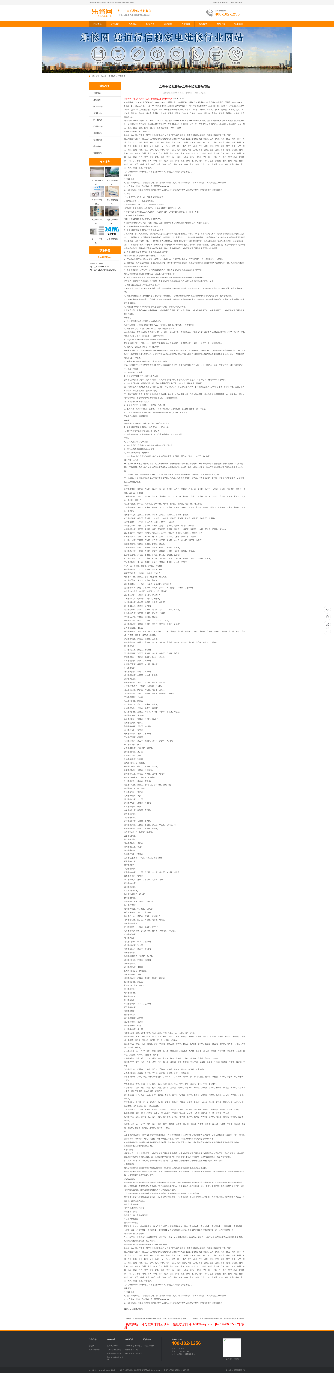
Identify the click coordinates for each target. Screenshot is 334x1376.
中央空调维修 (148, 1346)
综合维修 (97, 146)
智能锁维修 (98, 153)
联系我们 (225, 2)
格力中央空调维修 (114, 1353)
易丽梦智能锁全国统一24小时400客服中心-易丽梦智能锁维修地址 (159, 1318)
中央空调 (111, 1339)
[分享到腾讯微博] (140, 1313)
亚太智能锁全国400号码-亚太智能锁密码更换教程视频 (222, 1318)
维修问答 (150, 24)
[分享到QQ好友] (131, 1313)
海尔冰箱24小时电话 (133, 1353)
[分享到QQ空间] (134, 1313)
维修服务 (133, 24)
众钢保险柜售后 (136, 1309)
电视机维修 (98, 140)
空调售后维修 (112, 1346)
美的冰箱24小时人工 (133, 1349)
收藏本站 (216, 2)
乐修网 (103, 76)
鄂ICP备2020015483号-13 (179, 1370)
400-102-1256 (178, 99)
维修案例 (147, 1339)
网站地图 (234, 2)
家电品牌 (115, 24)
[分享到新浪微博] (137, 1313)
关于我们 (185, 24)
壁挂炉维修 (98, 126)
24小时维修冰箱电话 (133, 1346)
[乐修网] (120, 13)
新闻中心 (221, 24)
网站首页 (97, 24)
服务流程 (203, 24)
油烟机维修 (98, 133)
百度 (240, 2)
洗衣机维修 (98, 120)
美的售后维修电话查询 (115, 1358)
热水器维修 (98, 106)
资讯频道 (168, 24)
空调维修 (121, 76)
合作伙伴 (93, 1339)
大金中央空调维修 (114, 1349)
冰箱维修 (97, 100)
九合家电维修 (94, 1349)
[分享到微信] (128, 1313)
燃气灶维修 (98, 113)
